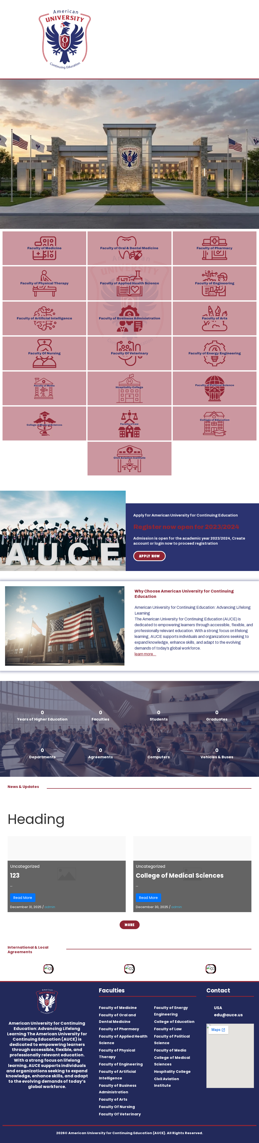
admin (50, 907)
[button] (194, 39)
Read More (22, 897)
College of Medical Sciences (180, 875)
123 (14, 875)
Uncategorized (24, 866)
